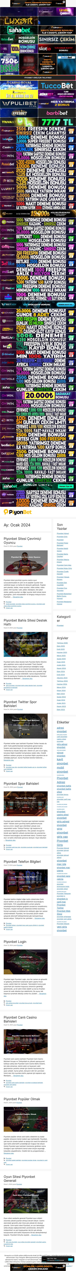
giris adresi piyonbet (12, 1003)
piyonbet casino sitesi (62, 813)
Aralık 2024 (61, 665)
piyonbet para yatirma (62, 873)
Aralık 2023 (61, 703)
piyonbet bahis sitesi (64, 790)
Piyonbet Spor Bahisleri (21, 783)
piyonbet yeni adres (64, 919)
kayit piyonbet (62, 761)
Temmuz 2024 (62, 681)
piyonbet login (37, 1003)
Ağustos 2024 (62, 678)
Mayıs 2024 (61, 687)
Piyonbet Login (15, 942)
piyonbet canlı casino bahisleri (15, 1082)
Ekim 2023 (61, 710)
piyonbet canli (60, 797)
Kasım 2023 (61, 706)
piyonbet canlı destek (62, 804)
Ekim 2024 (61, 671)
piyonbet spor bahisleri (40, 847)
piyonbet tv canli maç (62, 900)
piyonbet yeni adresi (10, 1084)
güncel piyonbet (61, 754)
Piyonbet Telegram (64, 893)
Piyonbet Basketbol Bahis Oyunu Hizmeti (64, 596)
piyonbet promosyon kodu (63, 885)
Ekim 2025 (61, 646)
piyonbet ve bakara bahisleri (34, 1082)
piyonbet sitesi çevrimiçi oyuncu (26, 604)
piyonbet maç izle (11, 767)
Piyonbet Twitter (61, 906)
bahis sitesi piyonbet (62, 734)
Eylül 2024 (61, 675)
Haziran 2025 (62, 652)
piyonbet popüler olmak (29, 1160)
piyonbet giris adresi (63, 819)
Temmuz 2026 (62, 643)
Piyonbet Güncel (63, 848)
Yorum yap (9, 608)
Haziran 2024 (62, 684)
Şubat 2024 (61, 697)
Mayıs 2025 (61, 656)
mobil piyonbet (10, 604)
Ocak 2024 (61, 700)
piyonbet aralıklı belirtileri (13, 1160)
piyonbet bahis (64, 786)
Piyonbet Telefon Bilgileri (22, 862)
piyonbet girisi (62, 827)
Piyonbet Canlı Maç (64, 565)
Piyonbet (8, 602)
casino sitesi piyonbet (61, 740)
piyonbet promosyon (62, 882)
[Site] (38, 131)
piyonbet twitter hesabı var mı (27, 767)
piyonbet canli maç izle (13, 847)
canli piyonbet (62, 737)
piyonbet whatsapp (64, 917)
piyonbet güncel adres (63, 852)
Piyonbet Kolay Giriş (64, 568)
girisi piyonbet (10, 685)
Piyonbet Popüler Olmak (22, 1099)
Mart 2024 (61, 694)
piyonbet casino (60, 809)
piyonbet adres (60, 775)
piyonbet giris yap (62, 834)
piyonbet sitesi (62, 889)
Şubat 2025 (61, 659)
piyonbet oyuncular (26, 847)
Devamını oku (18, 597)
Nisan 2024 (61, 690)
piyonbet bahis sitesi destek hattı (25, 685)
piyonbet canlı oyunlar (62, 806)
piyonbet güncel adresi (63, 856)
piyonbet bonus (62, 794)
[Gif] (38, 213)
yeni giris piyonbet (62, 928)
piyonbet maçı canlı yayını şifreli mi (27, 925)
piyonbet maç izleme (63, 869)
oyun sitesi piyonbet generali (26, 1242)
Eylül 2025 (61, 649)
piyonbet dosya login (25, 1003)
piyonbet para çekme (63, 877)
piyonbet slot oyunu (61, 891)
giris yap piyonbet (11, 1242)
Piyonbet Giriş (62, 537)
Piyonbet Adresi (11, 925)
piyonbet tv (61, 896)
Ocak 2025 (61, 662)
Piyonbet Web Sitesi (63, 912)
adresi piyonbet (62, 729)
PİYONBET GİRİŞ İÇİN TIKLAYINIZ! (38, 78)
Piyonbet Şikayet (63, 924)
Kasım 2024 (61, 668)
